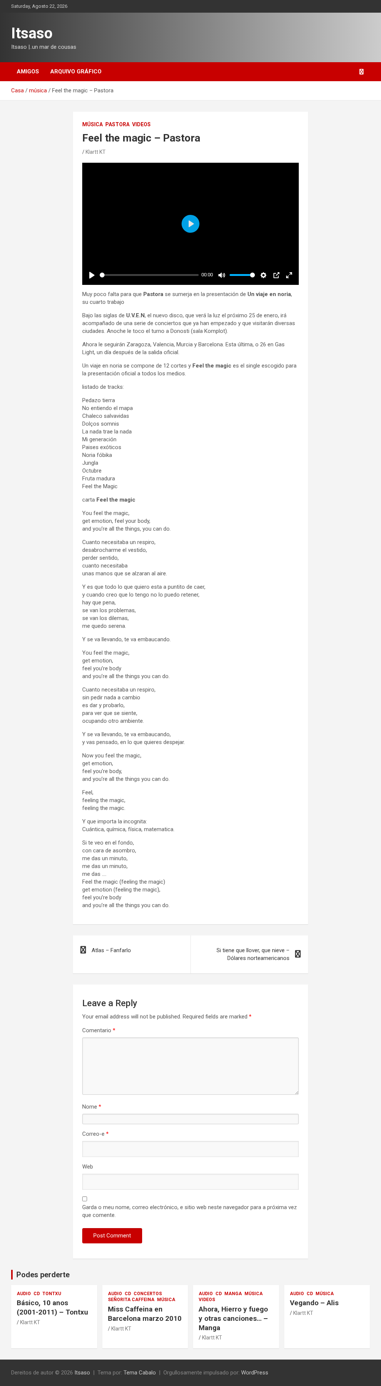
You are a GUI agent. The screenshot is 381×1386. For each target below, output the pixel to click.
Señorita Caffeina (131, 1299)
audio (24, 1293)
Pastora (117, 124)
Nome (91, 1106)
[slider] (149, 275)
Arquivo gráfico (76, 71)
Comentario (98, 1030)
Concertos (148, 1293)
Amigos (28, 71)
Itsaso (31, 33)
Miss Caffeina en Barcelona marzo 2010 (145, 1314)
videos (141, 124)
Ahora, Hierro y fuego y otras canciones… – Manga (233, 1318)
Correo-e (95, 1134)
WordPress (254, 1372)
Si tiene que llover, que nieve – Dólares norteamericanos (253, 954)
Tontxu (51, 1293)
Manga (233, 1293)
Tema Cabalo (140, 1372)
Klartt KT (96, 152)
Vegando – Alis (314, 1302)
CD (36, 1293)
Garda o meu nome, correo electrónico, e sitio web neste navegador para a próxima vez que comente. (189, 1211)
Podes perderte (43, 1274)
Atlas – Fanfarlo (111, 950)
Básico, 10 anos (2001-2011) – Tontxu (52, 1307)
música (92, 124)
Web (87, 1166)
